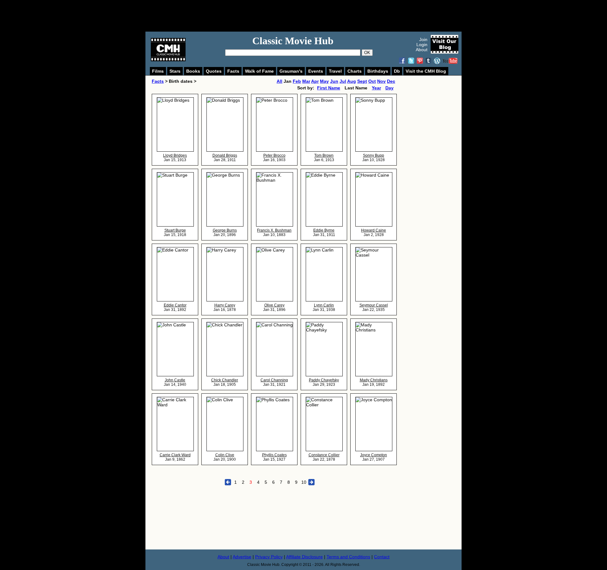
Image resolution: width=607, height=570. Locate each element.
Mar (306, 81)
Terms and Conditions (348, 556)
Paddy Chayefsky (324, 380)
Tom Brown (324, 155)
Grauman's (291, 71)
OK (367, 52)
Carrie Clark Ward (175, 455)
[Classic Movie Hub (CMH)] (168, 59)
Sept (362, 81)
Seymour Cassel (373, 305)
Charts (354, 71)
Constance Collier (324, 455)
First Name (328, 87)
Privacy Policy (269, 556)
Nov (381, 81)
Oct (372, 81)
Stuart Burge (175, 230)
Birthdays (377, 71)
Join (423, 39)
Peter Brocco (274, 155)
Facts (233, 71)
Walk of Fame (259, 71)
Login (421, 44)
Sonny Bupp (373, 155)
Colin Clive (224, 455)
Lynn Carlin (324, 305)
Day (389, 87)
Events (315, 71)
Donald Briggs (224, 155)
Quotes (214, 71)
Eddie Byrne (323, 230)
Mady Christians (374, 380)
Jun (334, 81)
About (421, 49)
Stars (175, 71)
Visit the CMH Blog (426, 71)
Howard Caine (373, 230)
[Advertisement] (310, 16)
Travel (335, 71)
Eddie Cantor (175, 305)
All (279, 81)
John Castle (175, 380)
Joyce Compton (373, 455)
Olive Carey (274, 305)
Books (193, 71)
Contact (381, 556)
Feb (297, 81)
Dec (391, 81)
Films (158, 71)
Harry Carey (224, 305)
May (324, 81)
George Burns (225, 230)
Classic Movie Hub (293, 40)
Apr (315, 81)
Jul (343, 81)
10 (303, 482)
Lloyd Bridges (175, 155)
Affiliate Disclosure (304, 556)
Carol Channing (274, 380)
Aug (351, 81)
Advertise (242, 556)
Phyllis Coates (274, 455)
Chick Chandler (224, 380)
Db (397, 71)
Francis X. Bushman (274, 230)
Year (376, 87)
